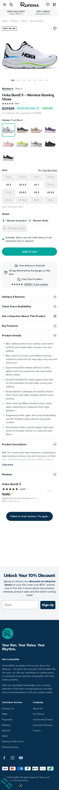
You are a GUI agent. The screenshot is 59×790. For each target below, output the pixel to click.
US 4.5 (22, 177)
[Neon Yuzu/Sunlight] (22, 143)
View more (7, 464)
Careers (37, 730)
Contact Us (8, 708)
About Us (37, 708)
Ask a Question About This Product (23, 316)
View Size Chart (49, 170)
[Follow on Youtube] (21, 757)
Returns (6, 730)
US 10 (8, 200)
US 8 (8, 192)
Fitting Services (10, 747)
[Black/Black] (50, 143)
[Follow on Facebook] (4, 757)
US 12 (50, 200)
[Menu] (4, 4)
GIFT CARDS (43, 12)
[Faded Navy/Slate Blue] (22, 129)
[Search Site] (11, 4)
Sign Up (48, 605)
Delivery (6, 725)
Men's (18, 88)
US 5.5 (50, 177)
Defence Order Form (13, 741)
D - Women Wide (38, 220)
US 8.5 (22, 192)
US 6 (8, 184)
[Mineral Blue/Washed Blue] (36, 143)
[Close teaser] (20, 785)
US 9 (36, 192)
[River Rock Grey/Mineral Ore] (36, 129)
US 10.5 (22, 200)
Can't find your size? (12, 206)
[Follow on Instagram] (12, 757)
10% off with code (26, 108)
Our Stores (38, 714)
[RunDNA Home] (29, 4)
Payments (7, 719)
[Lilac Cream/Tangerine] (8, 143)
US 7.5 (50, 184)
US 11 (36, 200)
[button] (10, 780)
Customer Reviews (42, 725)
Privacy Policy (21, 780)
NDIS (4, 736)
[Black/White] (8, 157)
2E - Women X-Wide (14, 228)
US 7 (36, 184)
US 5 (36, 177)
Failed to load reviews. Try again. (29, 516)
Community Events (43, 719)
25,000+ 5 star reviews (36, 284)
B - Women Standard (14, 220)
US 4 (8, 177)
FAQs (4, 714)
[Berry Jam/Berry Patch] (50, 129)
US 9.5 (50, 192)
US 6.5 (22, 184)
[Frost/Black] (8, 129)
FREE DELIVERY (16, 12)
